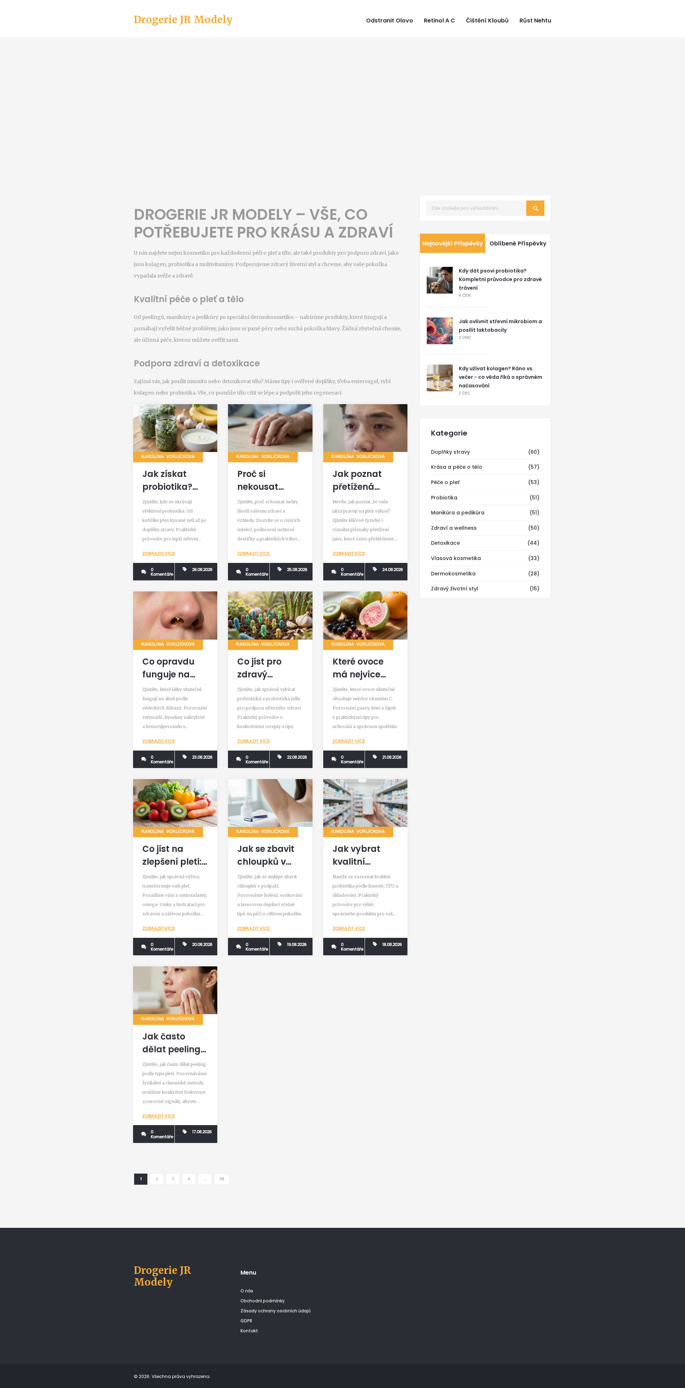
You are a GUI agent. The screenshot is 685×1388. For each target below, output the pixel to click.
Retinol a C (439, 20)
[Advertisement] (342, 116)
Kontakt (249, 1331)
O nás (246, 1291)
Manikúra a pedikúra (457, 512)
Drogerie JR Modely (183, 20)
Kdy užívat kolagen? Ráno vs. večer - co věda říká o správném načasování (500, 377)
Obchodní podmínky (262, 1301)
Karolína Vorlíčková (168, 457)
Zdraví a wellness (454, 528)
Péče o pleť (445, 482)
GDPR (246, 1321)
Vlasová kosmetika (456, 558)
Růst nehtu (535, 20)
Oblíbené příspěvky (518, 243)
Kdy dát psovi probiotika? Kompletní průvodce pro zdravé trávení (500, 279)
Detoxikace (445, 542)
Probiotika (444, 497)
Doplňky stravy (450, 452)
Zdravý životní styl (454, 588)
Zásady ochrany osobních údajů (275, 1311)
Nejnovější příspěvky (452, 243)
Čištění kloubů (487, 20)
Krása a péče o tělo (456, 467)
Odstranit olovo (389, 20)
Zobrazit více (158, 554)
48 (221, 1179)
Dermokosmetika (453, 573)
